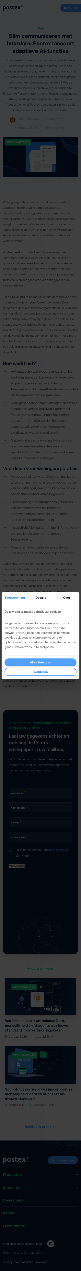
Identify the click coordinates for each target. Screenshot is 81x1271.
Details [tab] (41, 597)
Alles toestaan (40, 662)
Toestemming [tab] (15, 597)
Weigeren (40, 671)
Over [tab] (66, 597)
